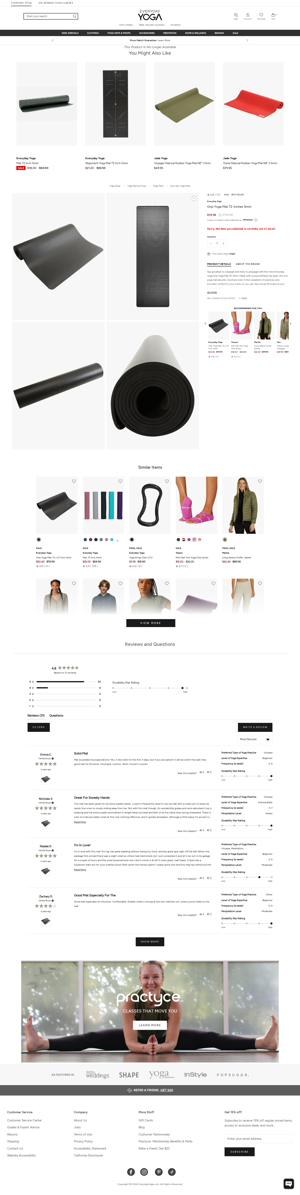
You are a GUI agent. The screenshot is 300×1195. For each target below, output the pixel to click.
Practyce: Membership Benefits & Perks (165, 1141)
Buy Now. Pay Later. (157, 40)
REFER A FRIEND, (153, 1090)
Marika (257, 342)
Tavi (279, 342)
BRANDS (219, 33)
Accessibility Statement (90, 1148)
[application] (289, 1184)
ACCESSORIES (147, 33)
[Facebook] (131, 1171)
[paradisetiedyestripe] (194, 539)
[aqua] (111, 539)
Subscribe (239, 1151)
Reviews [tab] (36, 716)
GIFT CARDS (126, 25)
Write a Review (257, 729)
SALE (235, 33)
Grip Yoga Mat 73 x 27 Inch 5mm (218, 347)
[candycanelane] (183, 539)
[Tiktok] (171, 1171)
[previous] (53, 40)
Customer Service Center (24, 1120)
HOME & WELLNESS (195, 33)
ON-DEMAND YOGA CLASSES (56, 3)
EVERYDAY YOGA (21, 3)
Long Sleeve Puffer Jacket (262, 347)
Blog (142, 1127)
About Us (80, 1120)
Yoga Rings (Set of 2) (140, 555)
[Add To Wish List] (194, 198)
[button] (213, 194)
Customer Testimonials (154, 1134)
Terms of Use (83, 1134)
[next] (247, 40)
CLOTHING (93, 33)
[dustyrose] (106, 539)
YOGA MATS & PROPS (119, 33)
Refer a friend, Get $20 (154, 1148)
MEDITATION (170, 33)
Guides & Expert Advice (23, 1127)
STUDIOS (176, 25)
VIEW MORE (150, 623)
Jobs (77, 1127)
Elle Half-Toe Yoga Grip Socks (239, 347)
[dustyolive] (225, 539)
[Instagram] (145, 1171)
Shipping (13, 1141)
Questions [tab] (56, 716)
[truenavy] (85, 539)
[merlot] (90, 539)
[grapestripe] (189, 539)
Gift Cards (146, 1120)
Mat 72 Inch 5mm (92, 555)
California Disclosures (88, 1155)
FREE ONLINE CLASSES (151, 25)
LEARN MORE (150, 1025)
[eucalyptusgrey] (101, 539)
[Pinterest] (158, 1171)
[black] (38, 539)
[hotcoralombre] (199, 539)
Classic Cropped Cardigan (284, 347)
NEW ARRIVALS (70, 33)
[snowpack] (178, 539)
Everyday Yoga (215, 342)
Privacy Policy (83, 1141)
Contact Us (15, 1148)
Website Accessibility (21, 1155)
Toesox (234, 342)
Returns (12, 1134)
